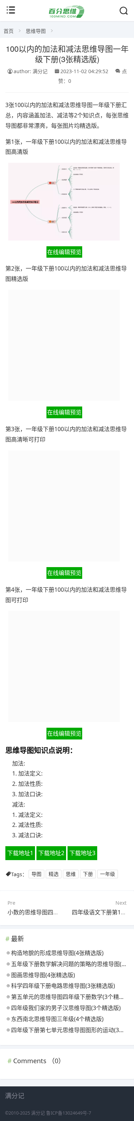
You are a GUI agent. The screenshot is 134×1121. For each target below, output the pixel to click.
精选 (54, 874)
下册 (88, 874)
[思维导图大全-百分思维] (67, 15)
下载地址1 (20, 853)
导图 (36, 874)
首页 (9, 30)
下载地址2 (51, 853)
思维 (71, 874)
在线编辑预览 (64, 252)
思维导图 (36, 30)
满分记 (38, 1113)
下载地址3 (82, 853)
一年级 (107, 874)
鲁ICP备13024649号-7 (68, 1113)
